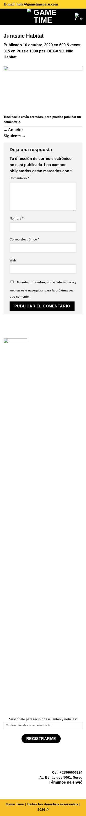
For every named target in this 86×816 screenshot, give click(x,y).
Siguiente (15, 136)
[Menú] (7, 16)
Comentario (19, 178)
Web (13, 260)
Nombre (16, 218)
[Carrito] (78, 17)
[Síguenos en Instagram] (73, 789)
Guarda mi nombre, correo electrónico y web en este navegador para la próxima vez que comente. (43, 289)
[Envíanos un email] (79, 789)
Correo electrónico (24, 239)
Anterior (13, 130)
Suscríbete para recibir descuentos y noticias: (43, 719)
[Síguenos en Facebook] (68, 789)
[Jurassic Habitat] (43, 86)
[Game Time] (43, 17)
